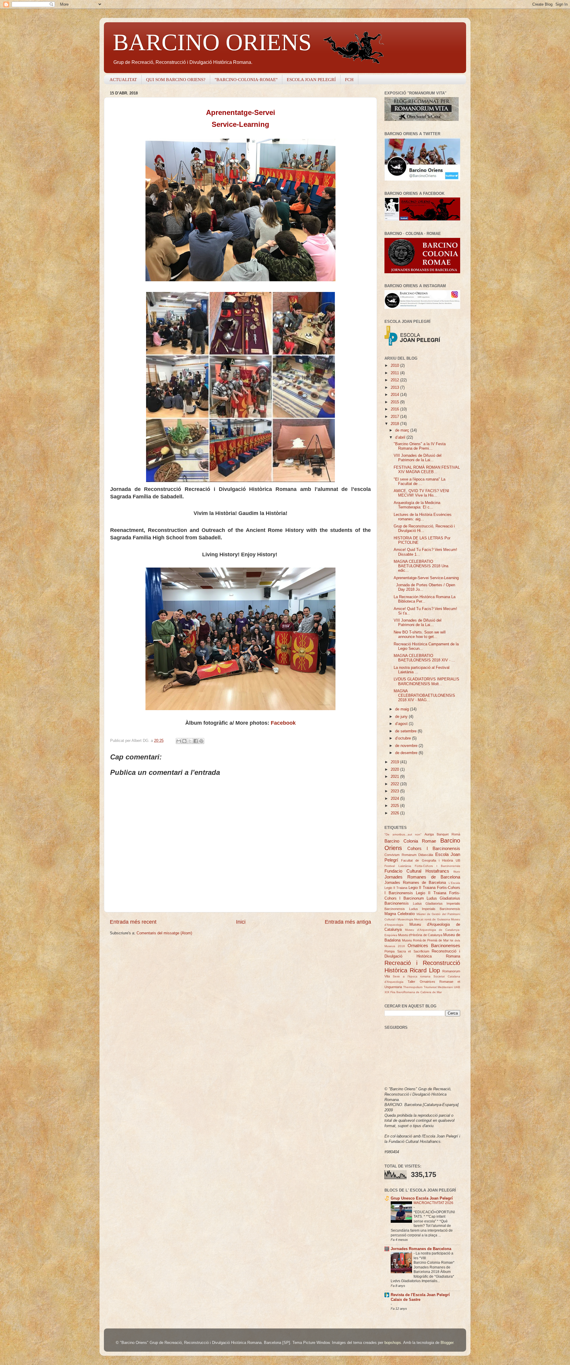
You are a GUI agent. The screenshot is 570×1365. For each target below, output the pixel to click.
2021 (395, 777)
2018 (395, 424)
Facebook (283, 723)
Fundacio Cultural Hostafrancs (416, 870)
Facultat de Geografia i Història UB (430, 860)
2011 (395, 373)
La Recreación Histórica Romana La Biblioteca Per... (424, 599)
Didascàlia (425, 855)
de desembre (407, 753)
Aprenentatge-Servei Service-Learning (426, 578)
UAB (457, 987)
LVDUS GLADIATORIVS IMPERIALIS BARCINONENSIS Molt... (426, 681)
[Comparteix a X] (190, 741)
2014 (395, 395)
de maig (402, 709)
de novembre (407, 746)
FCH (349, 79)
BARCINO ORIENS (212, 42)
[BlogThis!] (184, 741)
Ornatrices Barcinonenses (434, 945)
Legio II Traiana (395, 888)
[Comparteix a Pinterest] (201, 741)
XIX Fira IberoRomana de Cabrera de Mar (413, 992)
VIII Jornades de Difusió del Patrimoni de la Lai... (417, 458)
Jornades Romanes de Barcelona (422, 876)
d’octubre (403, 738)
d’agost (402, 724)
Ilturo (456, 871)
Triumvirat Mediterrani (438, 987)
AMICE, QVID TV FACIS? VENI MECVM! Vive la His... (421, 493)
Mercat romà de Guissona (432, 919)
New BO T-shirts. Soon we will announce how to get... (420, 634)
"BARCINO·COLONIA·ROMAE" (246, 79)
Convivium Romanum (400, 855)
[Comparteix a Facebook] (196, 741)
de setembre (406, 731)
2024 (395, 799)
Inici (241, 922)
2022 (395, 784)
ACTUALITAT (123, 79)
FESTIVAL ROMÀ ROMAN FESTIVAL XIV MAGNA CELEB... (427, 469)
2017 (395, 417)
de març (402, 430)
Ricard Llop (425, 970)
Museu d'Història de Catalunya (420, 935)
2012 (395, 380)
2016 (395, 409)
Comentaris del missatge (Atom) (164, 933)
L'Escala (454, 882)
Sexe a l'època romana (412, 976)
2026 (395, 813)
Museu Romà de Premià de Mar (425, 940)
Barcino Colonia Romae (410, 840)
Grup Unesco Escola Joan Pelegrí (422, 1198)
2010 (395, 366)
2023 (395, 791)
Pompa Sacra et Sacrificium (406, 951)
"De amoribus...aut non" (403, 834)
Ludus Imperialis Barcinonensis (434, 909)
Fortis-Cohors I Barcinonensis (437, 866)
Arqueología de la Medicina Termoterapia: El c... (417, 505)
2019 (395, 762)
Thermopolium (412, 987)
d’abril (400, 437)
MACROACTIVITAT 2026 (433, 1203)
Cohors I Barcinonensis (433, 848)
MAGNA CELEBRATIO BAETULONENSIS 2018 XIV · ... (424, 658)
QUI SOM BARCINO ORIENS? (175, 79)
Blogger (447, 1343)
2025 (395, 806)
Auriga (429, 834)
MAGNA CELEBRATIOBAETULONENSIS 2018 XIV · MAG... (424, 695)
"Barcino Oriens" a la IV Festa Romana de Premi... (420, 446)
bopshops (392, 1343)
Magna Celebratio (399, 914)
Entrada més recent (133, 922)
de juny (402, 717)
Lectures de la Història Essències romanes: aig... (423, 517)
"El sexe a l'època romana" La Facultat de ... (419, 481)
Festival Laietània (397, 866)
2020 (395, 769)
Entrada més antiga (348, 922)
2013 (395, 388)
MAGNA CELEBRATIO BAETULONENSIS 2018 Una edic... (421, 566)
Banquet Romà (448, 834)
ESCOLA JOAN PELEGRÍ (311, 79)
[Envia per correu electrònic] (179, 741)
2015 (395, 402)
